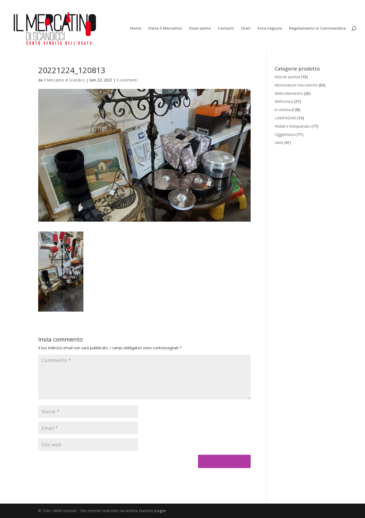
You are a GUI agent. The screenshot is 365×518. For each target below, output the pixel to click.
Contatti (226, 28)
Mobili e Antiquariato (292, 126)
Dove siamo (200, 28)
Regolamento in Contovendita (317, 28)
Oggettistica (285, 134)
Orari (246, 28)
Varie (279, 142)
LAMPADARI (285, 117)
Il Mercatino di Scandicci (64, 80)
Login (160, 510)
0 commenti (127, 80)
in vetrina (282, 109)
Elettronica (284, 101)
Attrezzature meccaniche (296, 85)
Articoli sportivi (287, 76)
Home (135, 28)
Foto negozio (270, 28)
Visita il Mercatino (165, 28)
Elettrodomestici (289, 93)
